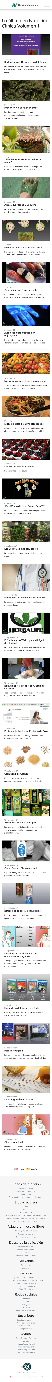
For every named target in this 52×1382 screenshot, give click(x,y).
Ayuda (26, 1341)
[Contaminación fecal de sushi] (26, 272)
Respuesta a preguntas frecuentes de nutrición (26, 1215)
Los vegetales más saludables (21, 548)
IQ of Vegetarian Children (18, 1099)
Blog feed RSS (26, 1328)
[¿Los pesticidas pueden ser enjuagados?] (26, 315)
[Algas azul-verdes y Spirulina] (26, 187)
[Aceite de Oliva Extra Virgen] (26, 802)
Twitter (26, 1301)
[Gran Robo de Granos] (26, 756)
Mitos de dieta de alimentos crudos (24, 423)
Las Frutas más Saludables (19, 466)
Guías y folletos (26, 1212)
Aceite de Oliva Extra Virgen (20, 822)
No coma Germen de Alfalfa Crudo (23, 247)
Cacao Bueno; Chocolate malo (21, 868)
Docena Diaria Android (26, 1249)
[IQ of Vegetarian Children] (26, 1079)
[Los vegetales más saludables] (26, 531)
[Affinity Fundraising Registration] (27, 1366)
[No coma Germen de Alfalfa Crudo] (26, 230)
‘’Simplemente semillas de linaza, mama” (22, 161)
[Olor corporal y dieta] (26, 1124)
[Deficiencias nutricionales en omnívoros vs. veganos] (26, 936)
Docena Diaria (26, 1252)
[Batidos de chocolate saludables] (26, 893)
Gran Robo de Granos (16, 773)
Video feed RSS (26, 1325)
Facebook (26, 1298)
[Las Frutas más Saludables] (26, 449)
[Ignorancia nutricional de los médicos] (26, 577)
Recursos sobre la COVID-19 (26, 1221)
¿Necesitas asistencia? (26, 1344)
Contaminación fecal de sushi (20, 290)
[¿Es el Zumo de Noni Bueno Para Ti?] (26, 488)
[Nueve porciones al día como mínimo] (26, 363)
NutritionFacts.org (28, 5)
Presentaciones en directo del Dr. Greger (26, 1197)
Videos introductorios (26, 1191)
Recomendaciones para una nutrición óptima (26, 1218)
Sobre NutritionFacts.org (26, 1338)
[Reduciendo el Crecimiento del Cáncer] (26, 44)
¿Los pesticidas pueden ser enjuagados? (19, 334)
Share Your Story (26, 1289)
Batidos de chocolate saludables (22, 910)
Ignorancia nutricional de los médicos (25, 597)
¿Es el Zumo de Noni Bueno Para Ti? (24, 506)
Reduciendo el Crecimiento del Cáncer (25, 62)
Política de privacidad (26, 1349)
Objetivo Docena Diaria (26, 1255)
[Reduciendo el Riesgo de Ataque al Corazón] (26, 668)
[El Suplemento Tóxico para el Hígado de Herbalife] (26, 623)
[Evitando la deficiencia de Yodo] (26, 987)
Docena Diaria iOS (26, 1246)
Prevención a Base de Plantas (21, 107)
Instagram (26, 1304)
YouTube (26, 1307)
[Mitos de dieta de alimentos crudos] (26, 406)
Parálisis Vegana (13, 1050)
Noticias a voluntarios (26, 1322)
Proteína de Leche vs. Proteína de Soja (26, 731)
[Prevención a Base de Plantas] (26, 90)
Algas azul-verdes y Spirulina (20, 204)
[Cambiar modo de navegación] (46, 4)
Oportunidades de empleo (26, 1283)
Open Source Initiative (26, 1286)
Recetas (26, 1209)
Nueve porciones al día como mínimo (25, 381)
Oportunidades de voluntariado (26, 1277)
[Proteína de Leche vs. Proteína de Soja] (26, 713)
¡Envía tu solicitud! (36, 1376)
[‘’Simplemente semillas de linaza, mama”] (26, 138)
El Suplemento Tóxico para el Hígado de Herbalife (24, 641)
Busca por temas (26, 1188)
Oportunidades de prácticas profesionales (26, 1280)
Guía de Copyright (26, 1346)
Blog (26, 1206)
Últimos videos (26, 1194)
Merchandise (26, 1268)
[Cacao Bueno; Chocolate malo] (26, 850)
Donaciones (26, 1265)
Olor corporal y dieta (15, 1142)
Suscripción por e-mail (26, 1320)
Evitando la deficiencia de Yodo (21, 1008)
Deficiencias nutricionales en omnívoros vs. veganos (20, 955)
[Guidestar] (21, 1366)
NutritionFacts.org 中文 (26, 1310)
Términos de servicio (26, 1352)
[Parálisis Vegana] (26, 1033)
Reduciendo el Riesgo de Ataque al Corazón (24, 687)
